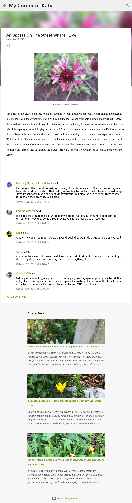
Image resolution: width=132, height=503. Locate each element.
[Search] (57, 5)
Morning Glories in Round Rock (34, 183)
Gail (18, 232)
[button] (8, 46)
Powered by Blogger (68, 498)
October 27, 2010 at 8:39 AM (32, 288)
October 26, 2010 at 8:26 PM (32, 242)
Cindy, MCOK (23, 273)
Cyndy (19, 251)
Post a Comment (16, 296)
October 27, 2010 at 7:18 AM (32, 264)
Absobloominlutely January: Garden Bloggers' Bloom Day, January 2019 (65, 346)
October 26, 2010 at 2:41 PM (32, 201)
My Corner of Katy (30, 5)
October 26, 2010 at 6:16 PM (32, 223)
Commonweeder (25, 211)
